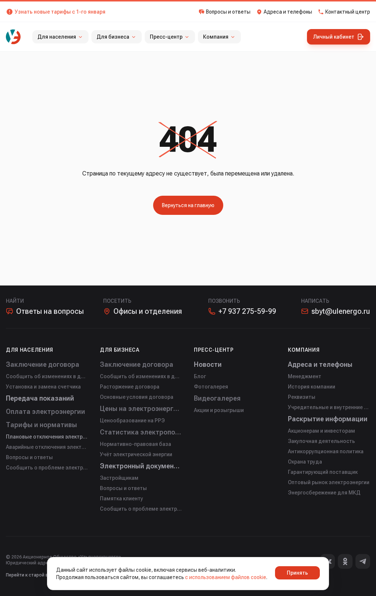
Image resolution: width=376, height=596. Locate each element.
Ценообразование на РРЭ (132, 420)
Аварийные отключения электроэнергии (47, 447)
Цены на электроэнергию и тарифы (141, 408)
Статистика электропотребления (141, 432)
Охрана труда (305, 462)
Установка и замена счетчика (43, 387)
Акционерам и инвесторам (321, 431)
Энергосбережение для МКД (324, 493)
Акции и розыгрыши (219, 410)
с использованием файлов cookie (225, 577)
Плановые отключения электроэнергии (47, 437)
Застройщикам (119, 478)
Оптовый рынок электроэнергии (328, 482)
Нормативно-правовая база (135, 444)
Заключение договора (42, 364)
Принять (297, 573)
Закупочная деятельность (321, 441)
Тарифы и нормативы (41, 425)
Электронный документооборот (141, 466)
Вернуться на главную (188, 205)
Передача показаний (40, 398)
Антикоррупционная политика (326, 451)
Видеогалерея (217, 398)
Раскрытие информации (328, 419)
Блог (200, 376)
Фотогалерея (211, 387)
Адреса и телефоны (320, 364)
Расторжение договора (129, 387)
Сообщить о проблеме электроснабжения (47, 468)
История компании (311, 387)
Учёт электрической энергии (136, 454)
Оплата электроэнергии (45, 411)
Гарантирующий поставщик (323, 472)
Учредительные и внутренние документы (329, 407)
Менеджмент (304, 376)
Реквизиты (301, 397)
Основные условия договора (136, 397)
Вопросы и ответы (29, 457)
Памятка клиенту (121, 498)
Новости (208, 364)
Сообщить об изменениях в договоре (47, 376)
